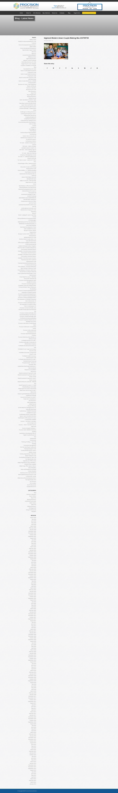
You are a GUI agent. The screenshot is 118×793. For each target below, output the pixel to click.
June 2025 (33, 541)
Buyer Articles (32, 496)
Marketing (33, 211)
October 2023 (33, 576)
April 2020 (33, 648)
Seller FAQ (33, 504)
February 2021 (32, 631)
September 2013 (32, 768)
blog (35, 492)
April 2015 (33, 748)
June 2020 (33, 644)
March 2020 (33, 650)
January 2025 (33, 550)
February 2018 (32, 693)
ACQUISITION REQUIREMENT (29, 55)
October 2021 (33, 617)
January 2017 (33, 715)
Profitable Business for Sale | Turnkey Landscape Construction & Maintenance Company (27, 342)
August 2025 (33, 538)
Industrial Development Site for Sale (27, 189)
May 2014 (33, 760)
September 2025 (32, 536)
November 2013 (32, 766)
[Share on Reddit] (91, 68)
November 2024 (32, 553)
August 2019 (33, 662)
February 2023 (32, 589)
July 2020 (34, 643)
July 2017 (34, 705)
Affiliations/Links (32, 57)
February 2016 (32, 734)
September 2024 (32, 557)
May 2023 (33, 584)
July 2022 (34, 601)
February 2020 (32, 651)
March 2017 (33, 711)
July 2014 (34, 756)
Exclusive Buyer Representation (28, 132)
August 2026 (33, 517)
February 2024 (32, 569)
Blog (35, 67)
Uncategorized (32, 508)
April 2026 (33, 524)
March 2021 (33, 629)
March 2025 (33, 546)
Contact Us (33, 127)
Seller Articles (32, 503)
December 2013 (32, 765)
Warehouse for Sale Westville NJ (28, 472)
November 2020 (32, 636)
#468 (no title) (33, 39)
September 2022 (32, 598)
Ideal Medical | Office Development (27, 186)
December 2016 (32, 717)
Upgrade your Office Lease (29, 460)
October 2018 (33, 679)
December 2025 (32, 531)
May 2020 (33, 646)
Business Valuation (31, 88)
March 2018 (33, 691)
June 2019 (33, 665)
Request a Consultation (30, 369)
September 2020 (32, 639)
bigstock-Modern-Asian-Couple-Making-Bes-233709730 (66, 38)
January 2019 (33, 674)
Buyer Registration (31, 94)
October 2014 (33, 754)
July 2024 (34, 560)
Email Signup (33, 130)
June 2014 (33, 758)
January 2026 (33, 529)
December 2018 (32, 675)
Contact (34, 125)
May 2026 (33, 522)
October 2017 (33, 699)
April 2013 (33, 777)
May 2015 (33, 746)
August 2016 (33, 723)
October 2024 (33, 555)
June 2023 (33, 583)
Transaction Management (30, 445)
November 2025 (32, 533)
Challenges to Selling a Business (28, 112)
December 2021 (32, 613)
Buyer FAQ (33, 93)
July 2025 (34, 540)
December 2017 (32, 696)
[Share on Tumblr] (78, 68)
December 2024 (32, 552)
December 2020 (32, 634)
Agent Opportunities (31, 58)
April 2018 (33, 689)
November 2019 (32, 656)
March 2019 (33, 670)
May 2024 (33, 564)
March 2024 (33, 567)
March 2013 (33, 778)
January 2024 (33, 570)
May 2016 (33, 729)
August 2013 (33, 770)
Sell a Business (32, 400)
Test (35, 436)
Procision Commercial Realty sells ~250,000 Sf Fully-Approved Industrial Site (27, 309)
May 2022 (33, 605)
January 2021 (33, 632)
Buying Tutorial (32, 98)
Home (34, 184)
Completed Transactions (30, 118)
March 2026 (33, 526)
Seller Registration (31, 402)
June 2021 (33, 624)
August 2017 (33, 703)
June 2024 (33, 562)
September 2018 (32, 680)
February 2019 (32, 672)
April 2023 (33, 586)
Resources (33, 371)
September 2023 (32, 577)
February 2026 (32, 528)
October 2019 (33, 658)
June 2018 (33, 686)
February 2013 (32, 780)
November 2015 (32, 739)
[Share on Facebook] (47, 68)
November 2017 (32, 698)
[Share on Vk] (85, 68)
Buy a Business (32, 91)
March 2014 (33, 761)
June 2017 (33, 706)
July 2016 (34, 725)
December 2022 (32, 593)
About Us (34, 51)
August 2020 (33, 641)
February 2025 (32, 548)
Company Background (30, 117)
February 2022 (32, 610)
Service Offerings (32, 406)
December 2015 (32, 737)
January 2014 (33, 763)
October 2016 (33, 720)
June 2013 (33, 773)
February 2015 (32, 751)
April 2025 (33, 545)
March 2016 (33, 732)
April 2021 (33, 627)
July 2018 (34, 684)
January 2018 (33, 694)
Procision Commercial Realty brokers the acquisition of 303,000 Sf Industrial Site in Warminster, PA (27, 299)
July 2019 (34, 663)
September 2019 (32, 660)
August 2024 (33, 558)
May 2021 (33, 626)
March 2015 (33, 749)
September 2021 (32, 619)
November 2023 (32, 574)
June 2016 (33, 727)
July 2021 (34, 622)
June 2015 (33, 744)
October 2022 (33, 596)
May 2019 (33, 667)
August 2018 (33, 682)
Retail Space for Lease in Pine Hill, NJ (27, 388)
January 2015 (33, 753)
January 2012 (33, 784)
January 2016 (33, 736)
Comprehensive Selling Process (28, 120)
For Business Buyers (31, 139)
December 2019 (32, 655)
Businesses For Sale (31, 89)
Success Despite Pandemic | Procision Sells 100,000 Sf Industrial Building (27, 429)
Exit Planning (33, 134)
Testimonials (33, 438)
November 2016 (32, 718)
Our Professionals (31, 485)
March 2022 (33, 608)
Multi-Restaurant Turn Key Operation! (27, 222)
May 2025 (33, 543)
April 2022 (33, 607)
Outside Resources (31, 486)
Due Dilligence (32, 129)
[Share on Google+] (60, 68)
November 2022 (32, 595)
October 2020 (33, 638)
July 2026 (34, 519)
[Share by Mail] (97, 68)
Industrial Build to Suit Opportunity (27, 187)
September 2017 (32, 701)
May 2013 (33, 775)
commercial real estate (30, 501)
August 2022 (33, 600)
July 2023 (34, 581)
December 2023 (32, 572)
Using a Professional (31, 510)
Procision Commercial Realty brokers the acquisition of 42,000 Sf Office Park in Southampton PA (27, 304)
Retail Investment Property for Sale (27, 373)
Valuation (33, 511)
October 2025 (33, 534)
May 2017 (33, 708)
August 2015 (33, 742)
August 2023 (33, 579)
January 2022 (33, 612)
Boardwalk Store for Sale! (30, 69)
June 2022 (33, 603)
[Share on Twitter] (53, 68)
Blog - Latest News (24, 18)
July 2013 (34, 772)
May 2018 (33, 687)
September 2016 (32, 722)
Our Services (33, 481)
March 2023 (33, 588)
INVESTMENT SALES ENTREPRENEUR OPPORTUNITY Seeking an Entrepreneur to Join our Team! (27, 199)
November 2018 (32, 677)
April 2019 (33, 668)
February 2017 (32, 713)
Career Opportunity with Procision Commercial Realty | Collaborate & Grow (27, 108)
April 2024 (33, 565)
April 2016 (33, 730)
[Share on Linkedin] (72, 68)
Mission (34, 213)
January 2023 (33, 591)
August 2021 (33, 620)
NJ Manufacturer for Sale (30, 237)
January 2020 (33, 653)
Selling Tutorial (32, 404)
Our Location (33, 483)
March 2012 (33, 782)
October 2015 (33, 741)
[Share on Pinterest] (66, 68)
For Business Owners (31, 141)
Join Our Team (32, 203)
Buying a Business (31, 96)
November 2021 (32, 615)
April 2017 (33, 710)
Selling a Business (31, 506)
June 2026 (33, 521)
